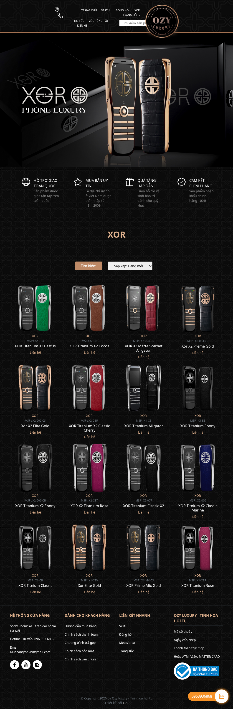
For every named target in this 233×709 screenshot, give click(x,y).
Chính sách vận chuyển (81, 659)
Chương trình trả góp (80, 642)
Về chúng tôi (98, 21)
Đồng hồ (122, 10)
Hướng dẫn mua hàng (80, 626)
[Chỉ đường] (57, 9)
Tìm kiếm (88, 265)
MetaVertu (127, 642)
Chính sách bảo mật (79, 651)
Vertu (105, 10)
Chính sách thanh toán (81, 634)
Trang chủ (89, 10)
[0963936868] (60, 15)
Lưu (125, 703)
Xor (137, 10)
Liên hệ (82, 25)
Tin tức (79, 21)
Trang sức (131, 15)
